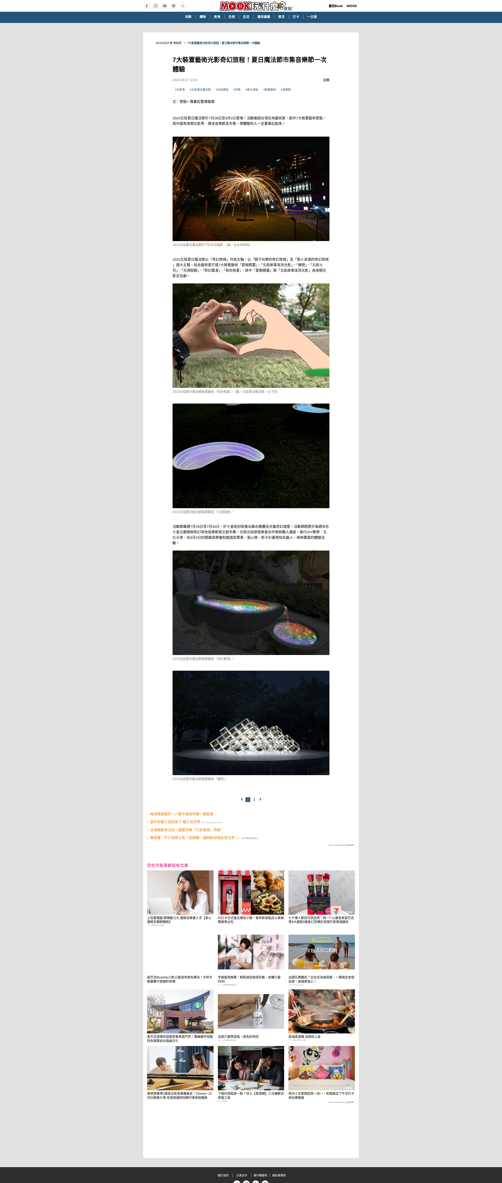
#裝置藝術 (269, 89)
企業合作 (241, 1175)
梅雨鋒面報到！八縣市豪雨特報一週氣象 (182, 814)
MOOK (352, 6)
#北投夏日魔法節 (200, 89)
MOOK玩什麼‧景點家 (169, 42)
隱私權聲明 (279, 1175)
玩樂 (326, 80)
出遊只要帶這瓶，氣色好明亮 (238, 1036)
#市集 (237, 89)
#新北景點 (252, 89)
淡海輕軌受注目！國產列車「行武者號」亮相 (185, 830)
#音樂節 (286, 89)
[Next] (260, 799)
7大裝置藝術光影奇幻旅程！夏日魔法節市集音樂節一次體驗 (223, 42)
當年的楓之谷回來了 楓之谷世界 (175, 822)
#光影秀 (180, 89)
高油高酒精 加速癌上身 (304, 1036)
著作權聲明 (260, 1175)
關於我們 (223, 1175)
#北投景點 (222, 89)
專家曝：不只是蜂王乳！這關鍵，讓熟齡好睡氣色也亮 (192, 838)
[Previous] (242, 799)
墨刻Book (336, 6)
